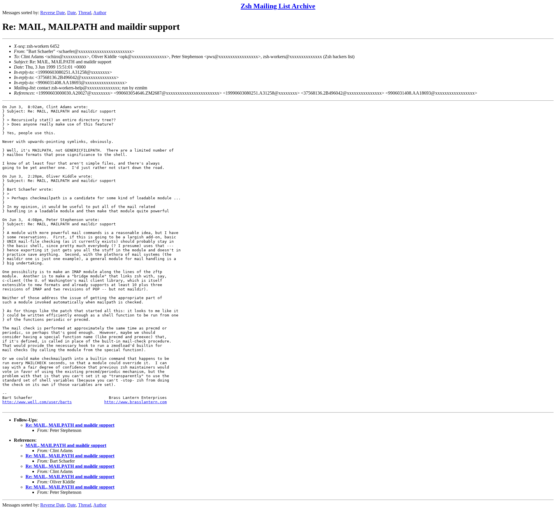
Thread (84, 12)
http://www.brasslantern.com (135, 402)
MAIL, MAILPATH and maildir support (65, 445)
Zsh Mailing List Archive (278, 6)
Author (99, 12)
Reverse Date (52, 12)
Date (71, 12)
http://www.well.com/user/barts (37, 402)
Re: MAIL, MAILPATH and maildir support (69, 425)
